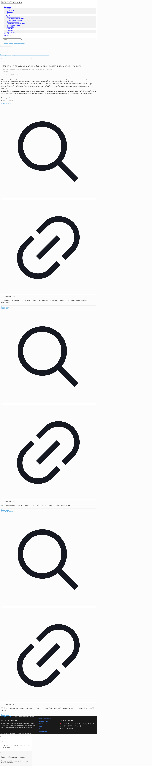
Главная (6, 43)
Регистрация (43, 724)
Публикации (43, 731)
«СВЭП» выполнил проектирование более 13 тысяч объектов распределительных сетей (35, 505)
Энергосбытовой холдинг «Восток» (23, 69)
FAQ (40, 726)
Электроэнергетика (19, 43)
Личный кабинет (44, 721)
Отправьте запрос (6, 716)
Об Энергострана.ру (45, 718)
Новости (11, 43)
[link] (21, 39)
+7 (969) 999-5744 (67, 726)
